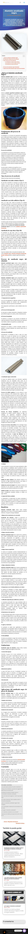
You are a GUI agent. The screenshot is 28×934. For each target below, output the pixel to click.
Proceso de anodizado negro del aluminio (11, 67)
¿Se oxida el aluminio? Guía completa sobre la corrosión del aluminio (13, 878)
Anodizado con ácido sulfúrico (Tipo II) (13, 63)
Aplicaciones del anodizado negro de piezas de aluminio (14, 68)
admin (10, 15)
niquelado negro (7, 253)
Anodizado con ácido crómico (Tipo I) (12, 61)
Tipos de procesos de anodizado (10, 60)
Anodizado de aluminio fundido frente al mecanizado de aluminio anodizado (13, 848)
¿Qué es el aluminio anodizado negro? (11, 57)
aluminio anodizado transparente (19, 253)
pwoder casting (4, 255)
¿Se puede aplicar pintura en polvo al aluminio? (11, 787)
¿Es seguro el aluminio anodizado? (8, 810)
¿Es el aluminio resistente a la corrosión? (9, 812)
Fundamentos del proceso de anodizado (11, 59)
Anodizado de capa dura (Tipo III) (12, 64)
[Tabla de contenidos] (23, 56)
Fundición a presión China (14, 932)
